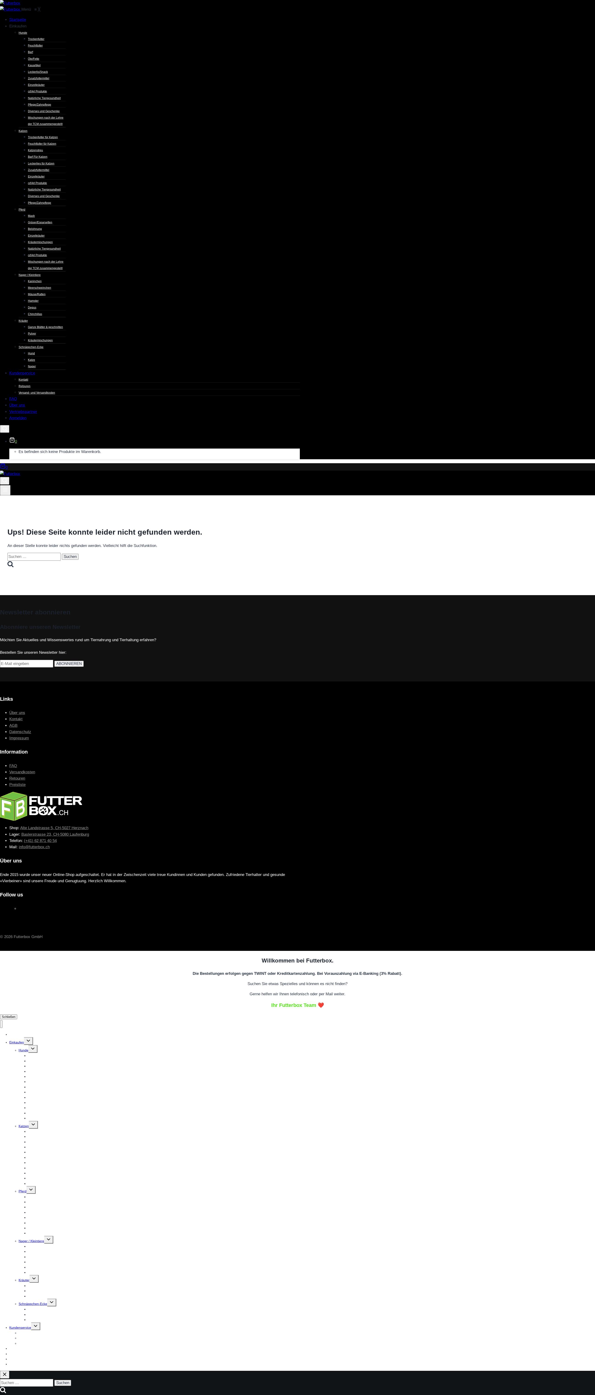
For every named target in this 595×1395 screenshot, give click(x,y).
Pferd (22, 1191)
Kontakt (16, 719)
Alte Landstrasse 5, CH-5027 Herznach (54, 828)
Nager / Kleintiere (31, 1241)
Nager (32, 1319)
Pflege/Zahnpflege (41, 1183)
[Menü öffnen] (5, 490)
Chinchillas (36, 1272)
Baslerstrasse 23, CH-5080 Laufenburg (55, 834)
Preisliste (17, 784)
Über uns (17, 713)
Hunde (23, 1050)
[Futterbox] (10, 9)
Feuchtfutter (37, 1061)
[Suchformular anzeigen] (4, 429)
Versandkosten (22, 772)
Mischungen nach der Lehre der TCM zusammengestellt (69, 1118)
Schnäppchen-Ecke (33, 1304)
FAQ (13, 766)
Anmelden (16, 1364)
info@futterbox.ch (34, 847)
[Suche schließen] (4, 1374)
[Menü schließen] (1, 1024)
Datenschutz (20, 732)
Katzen (24, 1126)
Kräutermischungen (42, 1296)
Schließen (8, 1017)
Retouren (17, 778)
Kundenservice (20, 1327)
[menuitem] (17, 19)
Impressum (19, 738)
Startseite (16, 1034)
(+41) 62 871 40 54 (40, 840)
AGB (13, 725)
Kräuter (24, 1280)
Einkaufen (16, 1042)
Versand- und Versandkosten (40, 1343)
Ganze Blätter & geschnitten (48, 1286)
